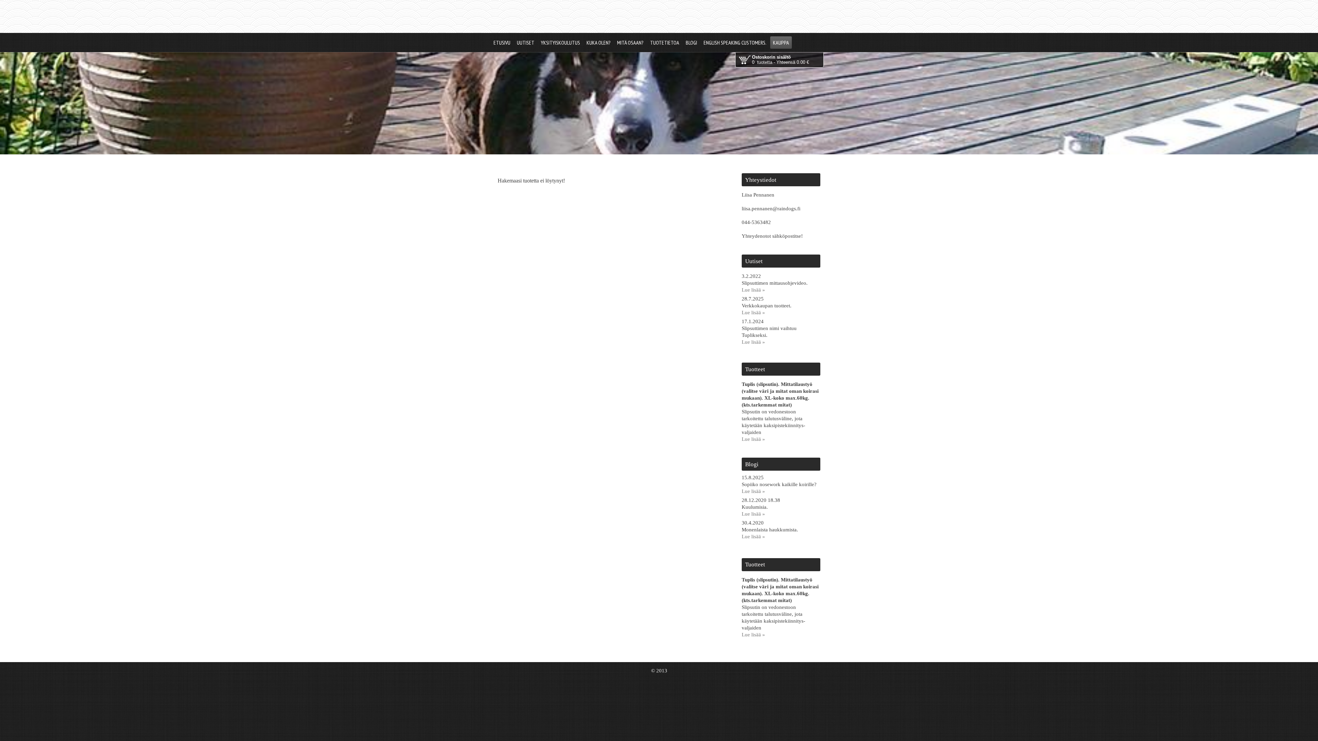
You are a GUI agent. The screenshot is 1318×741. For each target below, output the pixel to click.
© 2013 (659, 670)
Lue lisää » (753, 290)
